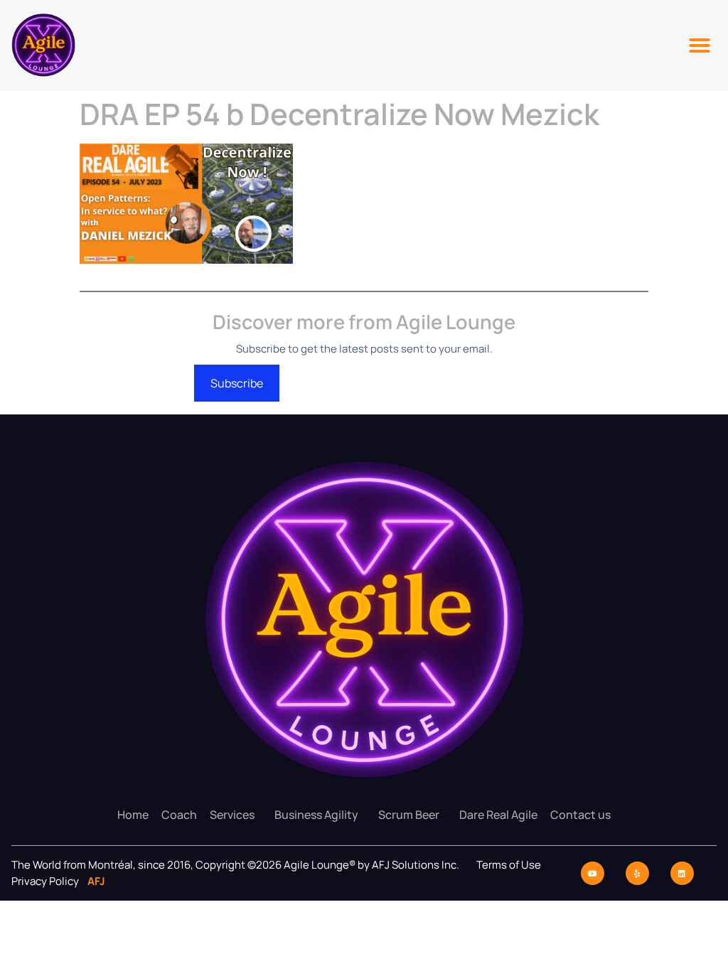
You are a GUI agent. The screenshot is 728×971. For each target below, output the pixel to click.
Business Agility (316, 814)
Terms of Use (508, 864)
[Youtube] (592, 873)
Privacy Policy (46, 881)
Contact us (580, 814)
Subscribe (236, 383)
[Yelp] (637, 873)
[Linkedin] (682, 873)
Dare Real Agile (498, 814)
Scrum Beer (408, 814)
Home (133, 814)
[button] (699, 45)
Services (232, 814)
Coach (179, 814)
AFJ (93, 881)
